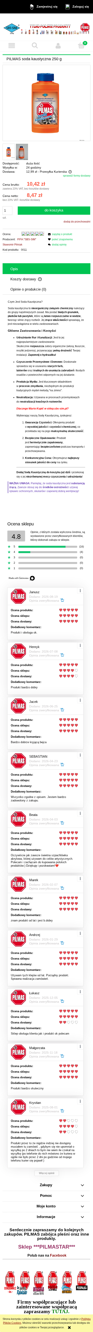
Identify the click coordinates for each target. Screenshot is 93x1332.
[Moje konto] (58, 45)
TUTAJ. (60, 1311)
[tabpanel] (46, 396)
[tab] (46, 269)
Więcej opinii (46, 1173)
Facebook (58, 1255)
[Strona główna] (46, 27)
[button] (11, 45)
